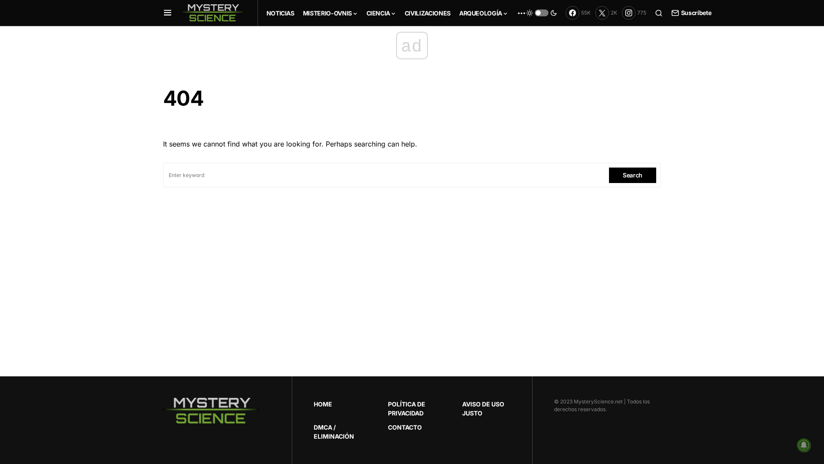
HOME (323, 404)
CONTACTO (405, 427)
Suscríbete (696, 12)
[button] (167, 13)
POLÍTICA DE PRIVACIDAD (406, 408)
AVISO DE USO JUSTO (483, 408)
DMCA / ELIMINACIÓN (334, 432)
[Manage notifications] (804, 445)
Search (632, 175)
